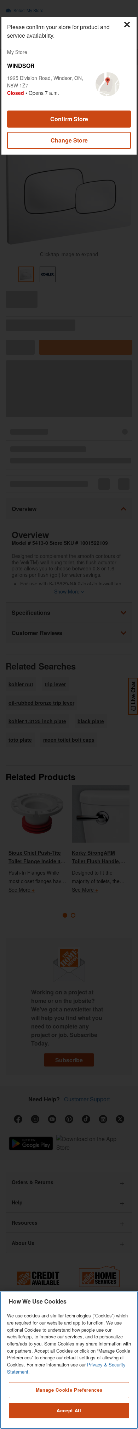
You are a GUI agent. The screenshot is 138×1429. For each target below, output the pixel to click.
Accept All (69, 1410)
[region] (69, 1360)
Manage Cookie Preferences (69, 1389)
